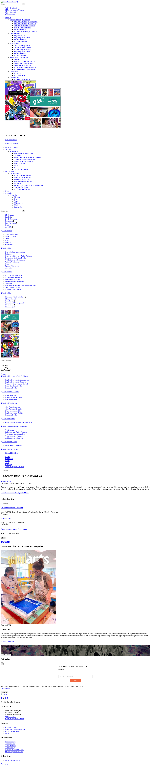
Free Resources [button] (10, 171)
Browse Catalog (11, 140)
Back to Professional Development (14, 426)
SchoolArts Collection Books (24, 159)
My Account (11, 12)
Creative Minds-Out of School (24, 26)
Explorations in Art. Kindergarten (17, 380)
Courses (17, 59)
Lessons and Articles (21, 179)
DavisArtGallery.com (12, 760)
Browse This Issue (7, 641)
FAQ (7, 733)
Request (4, 374)
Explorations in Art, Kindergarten (25, 22)
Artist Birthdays (10, 746)
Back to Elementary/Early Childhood (15, 376)
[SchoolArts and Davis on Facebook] (1, 698)
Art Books (17, 73)
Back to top (5, 764)
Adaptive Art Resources (22, 177)
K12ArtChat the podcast (22, 175)
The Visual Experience (22, 45)
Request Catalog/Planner (15, 10)
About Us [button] (8, 193)
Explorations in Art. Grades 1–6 (16, 382)
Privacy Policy (10, 742)
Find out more (6, 688)
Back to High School (9, 403)
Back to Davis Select (9, 442)
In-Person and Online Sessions (24, 61)
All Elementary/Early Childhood (25, 32)
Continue (4, 692)
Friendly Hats (6, 518)
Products (8, 217)
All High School (20, 55)
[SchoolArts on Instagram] (6, 698)
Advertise (17, 165)
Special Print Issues (21, 169)
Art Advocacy (10, 748)
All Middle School (20, 42)
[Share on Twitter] (3, 542)
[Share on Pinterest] (5, 542)
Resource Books (20, 30)
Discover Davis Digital (22, 79)
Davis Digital (12, 8)
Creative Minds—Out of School (16, 384)
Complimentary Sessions (22, 65)
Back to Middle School (10, 392)
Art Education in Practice (14, 438)
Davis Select (14, 71)
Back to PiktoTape (8, 419)
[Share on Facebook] (2, 542)
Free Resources (15, 173)
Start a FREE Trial (11, 453)
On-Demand (9, 430)
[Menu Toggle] (17, 2)
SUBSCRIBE (6, 655)
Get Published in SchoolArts (24, 161)
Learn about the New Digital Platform (27, 157)
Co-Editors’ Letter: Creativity (12, 508)
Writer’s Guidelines (12, 262)
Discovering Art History (22, 49)
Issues (16, 167)
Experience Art (19, 36)
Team (16, 201)
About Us (13, 195)
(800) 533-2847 (10, 717)
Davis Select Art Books (13, 445)
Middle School (15, 34)
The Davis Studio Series (22, 47)
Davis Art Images (11, 147)
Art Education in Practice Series (25, 67)
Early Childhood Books (22, 28)
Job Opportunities (11, 234)
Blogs (7, 191)
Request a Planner (11, 143)
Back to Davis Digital (10, 449)
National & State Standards (14, 750)
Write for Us (18, 203)
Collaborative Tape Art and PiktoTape (18, 422)
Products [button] (8, 18)
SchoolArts (14, 151)
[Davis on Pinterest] (7, 698)
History (16, 199)
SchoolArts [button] (9, 149)
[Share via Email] (9, 542)
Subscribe (17, 155)
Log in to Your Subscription (23, 153)
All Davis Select (20, 75)
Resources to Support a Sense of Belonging (29, 185)
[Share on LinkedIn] (7, 542)
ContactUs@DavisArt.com (14, 719)
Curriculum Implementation (23, 63)
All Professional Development (24, 69)
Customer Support (11, 727)
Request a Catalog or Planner (15, 729)
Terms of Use (10, 744)
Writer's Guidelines (20, 163)
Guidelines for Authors (13, 731)
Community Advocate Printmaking (14, 529)
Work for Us (18, 205)
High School (14, 44)
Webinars (17, 183)
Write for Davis (10, 236)
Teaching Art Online (21, 187)
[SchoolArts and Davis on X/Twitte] (3, 698)
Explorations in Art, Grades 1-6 (25, 24)
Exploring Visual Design (22, 38)
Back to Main (7, 231)
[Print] (10, 542)
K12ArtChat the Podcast (13, 275)
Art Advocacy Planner (22, 189)
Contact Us (11, 14)
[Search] (23, 211)
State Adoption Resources (14, 752)
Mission (17, 197)
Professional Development (19, 57)
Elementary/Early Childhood (20, 20)
